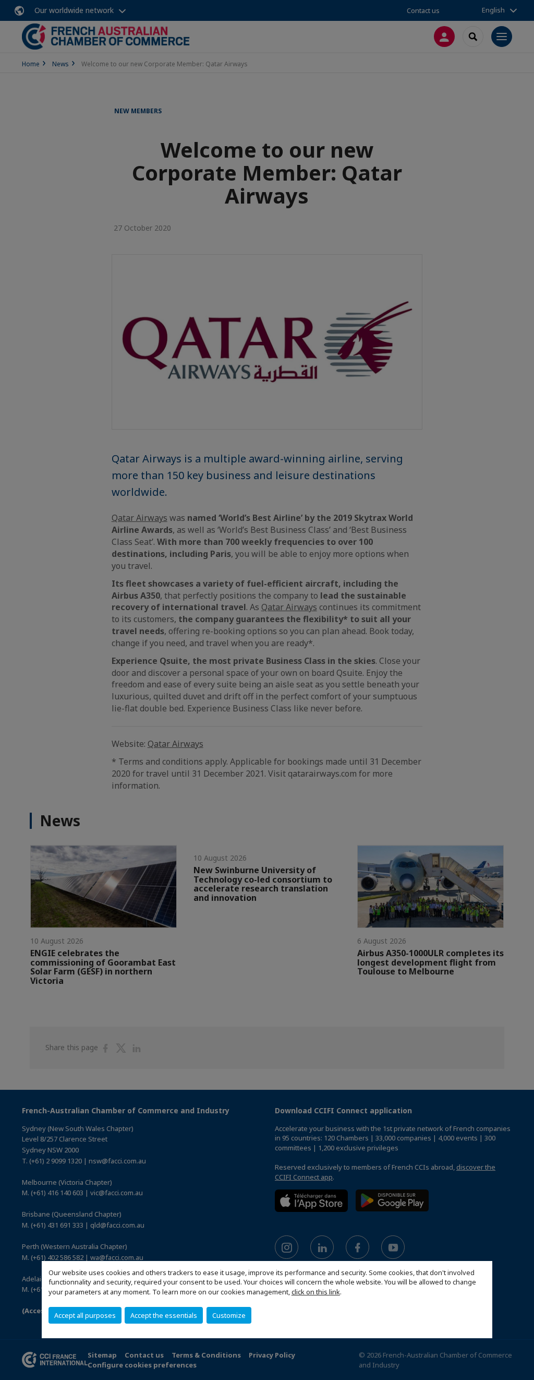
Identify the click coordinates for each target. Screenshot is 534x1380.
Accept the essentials (163, 1315)
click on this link (316, 1291)
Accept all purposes (85, 1315)
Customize (229, 1315)
